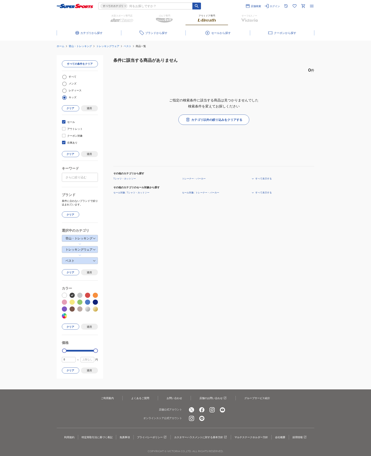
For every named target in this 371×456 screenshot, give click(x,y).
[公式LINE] (201, 418)
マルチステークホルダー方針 (251, 437)
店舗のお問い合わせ (211, 398)
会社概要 (280, 437)
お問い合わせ (174, 398)
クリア (70, 108)
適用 (89, 108)
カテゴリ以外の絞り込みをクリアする (216, 120)
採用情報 (297, 437)
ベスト (127, 46)
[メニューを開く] (312, 6)
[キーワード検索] (196, 6)
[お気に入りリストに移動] (294, 6)
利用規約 (69, 437)
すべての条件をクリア (80, 63)
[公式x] (191, 409)
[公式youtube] (222, 409)
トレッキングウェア (107, 46)
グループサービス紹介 (257, 398)
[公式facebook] (201, 409)
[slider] (64, 351)
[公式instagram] (212, 409)
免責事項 (125, 437)
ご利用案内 (107, 398)
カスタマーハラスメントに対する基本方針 (198, 437)
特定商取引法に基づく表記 (97, 437)
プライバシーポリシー (150, 437)
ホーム (60, 46)
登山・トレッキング (80, 46)
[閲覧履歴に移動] (286, 6)
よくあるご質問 (140, 398)
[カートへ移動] (303, 6)
